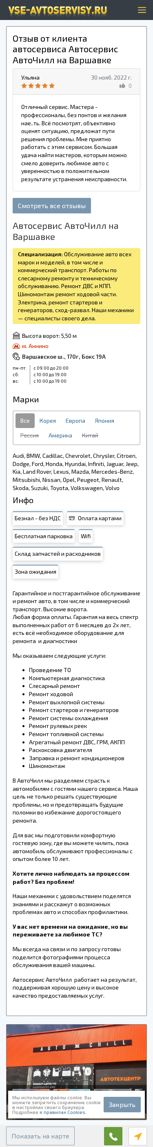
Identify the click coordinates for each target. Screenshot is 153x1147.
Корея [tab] (48, 420)
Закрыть (122, 1104)
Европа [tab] (75, 420)
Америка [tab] (60, 435)
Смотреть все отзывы (52, 205)
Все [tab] (25, 420)
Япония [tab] (104, 420)
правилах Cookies (64, 1112)
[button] (40, 1136)
